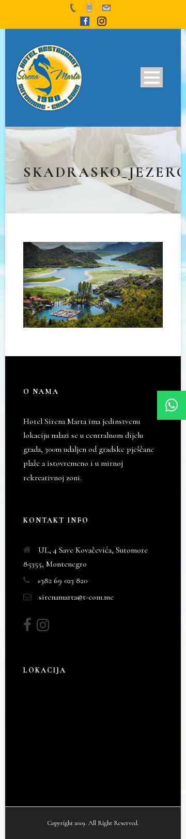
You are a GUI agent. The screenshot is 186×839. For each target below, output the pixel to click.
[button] (171, 405)
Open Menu (152, 77)
